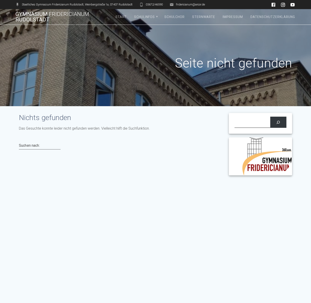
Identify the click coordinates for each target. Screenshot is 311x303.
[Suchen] (278, 122)
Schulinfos (144, 17)
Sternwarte (203, 17)
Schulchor (174, 17)
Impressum (233, 17)
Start (121, 17)
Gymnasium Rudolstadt (52, 16)
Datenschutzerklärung (272, 17)
